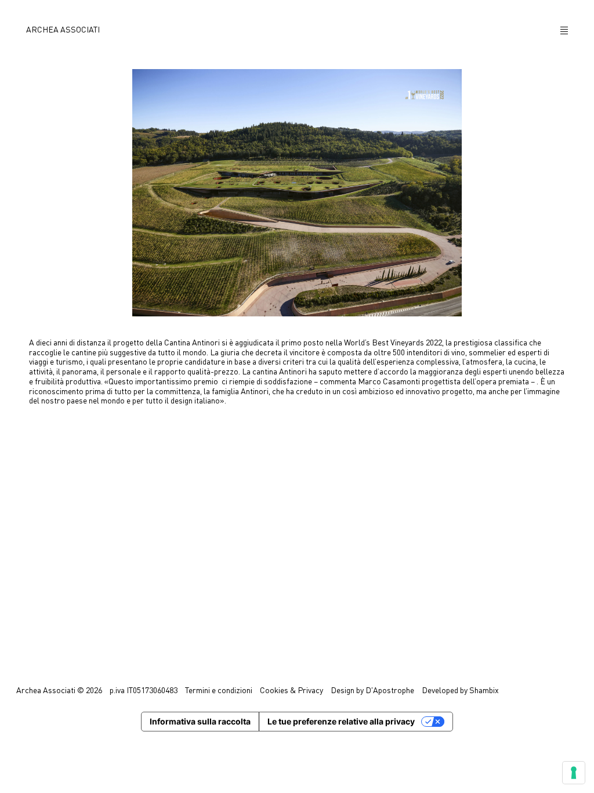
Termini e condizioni (218, 691)
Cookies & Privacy (291, 691)
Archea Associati (63, 30)
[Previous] (15, 396)
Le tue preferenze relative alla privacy (341, 721)
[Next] (577, 397)
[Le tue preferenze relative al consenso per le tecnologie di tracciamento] (574, 773)
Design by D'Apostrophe (372, 691)
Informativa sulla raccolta (200, 721)
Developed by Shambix (460, 691)
